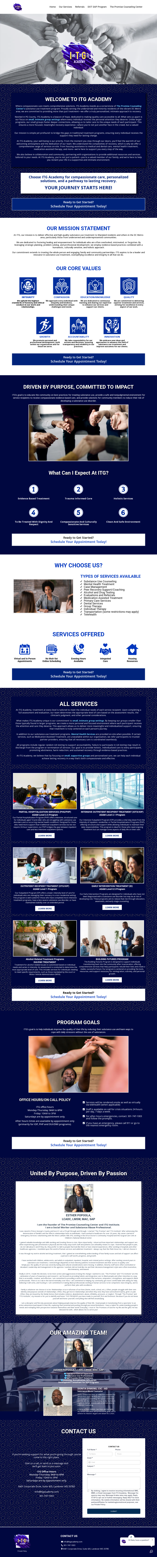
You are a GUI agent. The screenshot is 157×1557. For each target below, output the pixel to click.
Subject (91, 1466)
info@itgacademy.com (73, 1541)
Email (90, 1458)
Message (91, 1474)
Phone (117, 1450)
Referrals (79, 6)
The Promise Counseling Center (126, 6)
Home (53, 6)
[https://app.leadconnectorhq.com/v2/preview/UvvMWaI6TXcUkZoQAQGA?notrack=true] (35, 1541)
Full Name (92, 1450)
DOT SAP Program (97, 6)
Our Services (65, 6)
